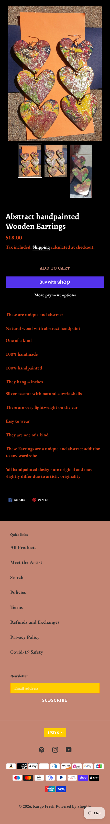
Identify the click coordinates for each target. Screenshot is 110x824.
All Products (23, 547)
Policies (18, 592)
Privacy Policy (24, 637)
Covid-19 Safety (26, 652)
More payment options (55, 295)
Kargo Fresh (43, 806)
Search (17, 577)
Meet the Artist (26, 562)
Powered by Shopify (73, 806)
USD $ (53, 732)
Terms (16, 607)
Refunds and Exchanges (34, 622)
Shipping (41, 247)
